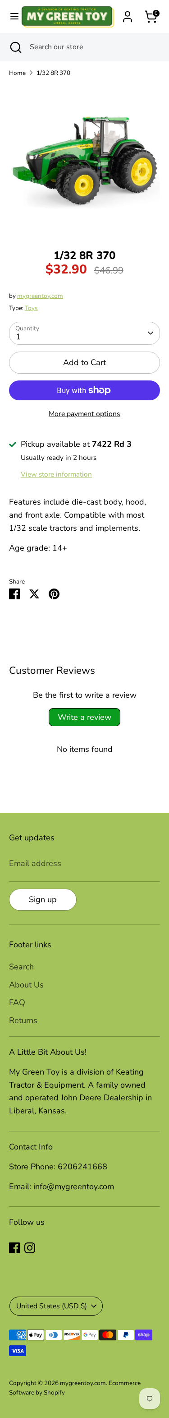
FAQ (17, 1002)
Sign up (43, 899)
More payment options (84, 414)
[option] (84, 160)
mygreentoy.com (40, 296)
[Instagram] (29, 1247)
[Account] (128, 14)
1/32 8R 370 (53, 73)
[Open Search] (15, 46)
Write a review (84, 717)
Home (17, 73)
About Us (26, 984)
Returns (23, 1020)
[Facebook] (14, 1247)
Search (21, 966)
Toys (31, 308)
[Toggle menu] (10, 16)
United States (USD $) (51, 1306)
